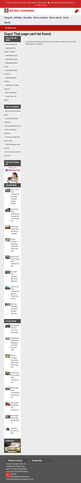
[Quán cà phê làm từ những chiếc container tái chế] (7, 257)
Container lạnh (11, 59)
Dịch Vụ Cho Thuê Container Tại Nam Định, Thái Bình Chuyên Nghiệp (15, 196)
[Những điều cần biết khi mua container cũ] (7, 404)
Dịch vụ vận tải (55, 18)
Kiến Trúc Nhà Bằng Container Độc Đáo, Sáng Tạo (14, 308)
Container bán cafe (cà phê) (15, 431)
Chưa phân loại (11, 44)
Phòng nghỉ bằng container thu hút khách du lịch (15, 392)
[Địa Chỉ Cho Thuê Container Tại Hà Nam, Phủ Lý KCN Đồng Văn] (7, 210)
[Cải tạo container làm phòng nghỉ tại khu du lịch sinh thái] (7, 240)
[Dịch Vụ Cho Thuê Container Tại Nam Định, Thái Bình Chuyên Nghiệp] (7, 190)
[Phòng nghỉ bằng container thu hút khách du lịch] (7, 388)
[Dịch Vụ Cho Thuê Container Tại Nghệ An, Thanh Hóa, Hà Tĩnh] (7, 287)
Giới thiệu (18, 18)
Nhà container (11, 93)
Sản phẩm (27, 18)
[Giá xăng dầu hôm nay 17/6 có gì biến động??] (7, 326)
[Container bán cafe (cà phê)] (7, 429)
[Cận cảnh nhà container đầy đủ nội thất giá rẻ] (7, 272)
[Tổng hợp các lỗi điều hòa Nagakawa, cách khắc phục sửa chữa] (7, 338)
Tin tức (66, 18)
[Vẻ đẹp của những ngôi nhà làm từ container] (7, 227)
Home (9, 28)
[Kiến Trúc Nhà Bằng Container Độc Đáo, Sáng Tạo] (7, 304)
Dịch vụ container (40, 18)
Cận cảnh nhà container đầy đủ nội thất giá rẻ (14, 276)
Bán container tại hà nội (13, 126)
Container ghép (11, 55)
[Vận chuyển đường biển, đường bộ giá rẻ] (7, 416)
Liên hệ (7, 22)
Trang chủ (8, 18)
